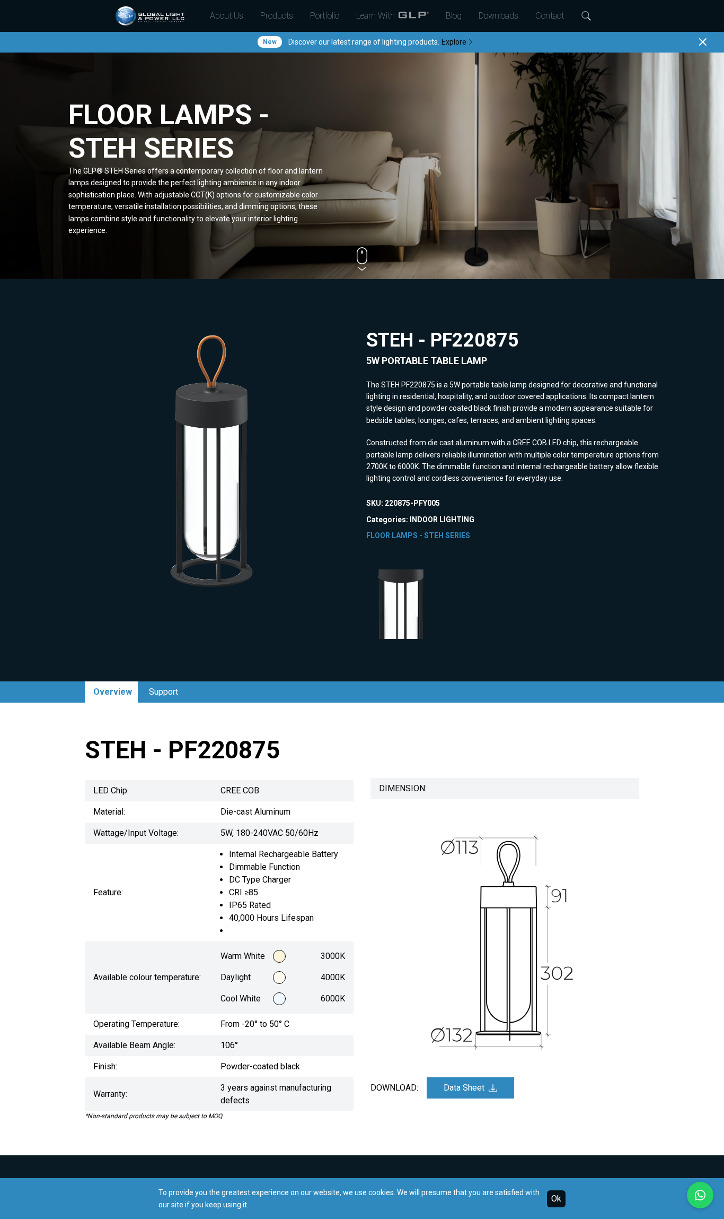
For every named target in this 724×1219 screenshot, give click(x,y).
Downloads (498, 16)
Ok (556, 1199)
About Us (226, 16)
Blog (454, 16)
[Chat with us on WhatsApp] (700, 1195)
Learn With (375, 16)
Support (163, 692)
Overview (112, 692)
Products (276, 16)
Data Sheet (464, 1088)
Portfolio (324, 16)
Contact (549, 16)
